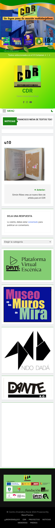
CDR (27, 91)
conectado (33, 222)
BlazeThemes (27, 515)
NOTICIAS (46, 519)
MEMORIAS (23, 523)
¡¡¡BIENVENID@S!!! (12, 519)
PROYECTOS (34, 519)
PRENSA (33, 523)
